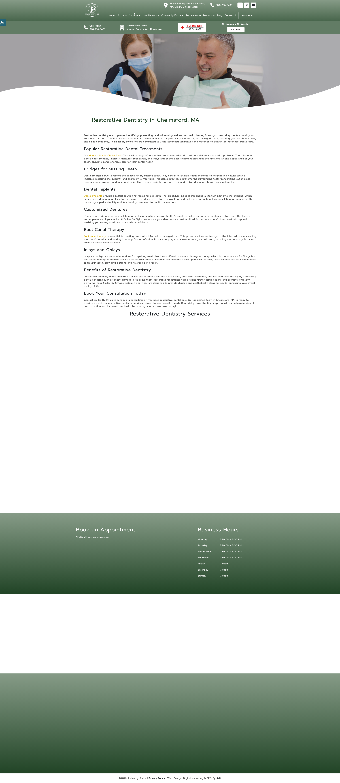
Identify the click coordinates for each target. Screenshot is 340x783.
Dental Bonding (210, 707)
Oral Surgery (175, 727)
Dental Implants (170, 374)
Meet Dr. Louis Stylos (152, 707)
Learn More (112, 390)
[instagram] (246, 5)
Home (112, 15)
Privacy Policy (156, 778)
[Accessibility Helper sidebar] (3, 22)
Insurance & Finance (152, 718)
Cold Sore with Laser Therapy (178, 744)
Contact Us (231, 15)
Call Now (235, 29)
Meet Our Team (150, 711)
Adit (218, 778)
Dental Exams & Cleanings (193, 738)
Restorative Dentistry (195, 730)
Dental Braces (176, 711)
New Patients (150, 15)
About (121, 15)
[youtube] (253, 5)
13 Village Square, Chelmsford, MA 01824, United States (187, 5)
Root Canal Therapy (141, 461)
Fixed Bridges (111, 374)
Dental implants (93, 196)
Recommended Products (199, 15)
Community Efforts (171, 15)
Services (133, 15)
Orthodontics (192, 727)
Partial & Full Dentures (228, 374)
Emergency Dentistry (178, 718)
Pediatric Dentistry (177, 730)
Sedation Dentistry (211, 737)
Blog (219, 15)
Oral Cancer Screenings (209, 722)
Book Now (247, 15)
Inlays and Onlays (199, 461)
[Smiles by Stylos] (92, 10)
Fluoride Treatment (211, 718)
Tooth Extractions (177, 737)
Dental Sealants (193, 714)
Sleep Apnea (175, 734)
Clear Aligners (176, 707)
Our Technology (150, 714)
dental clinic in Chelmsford (105, 155)
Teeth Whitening (211, 734)
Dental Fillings (210, 711)
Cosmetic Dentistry (195, 707)
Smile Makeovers (194, 734)
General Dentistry (177, 721)
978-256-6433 (224, 5)
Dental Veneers (210, 714)
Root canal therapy (95, 236)
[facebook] (240, 5)
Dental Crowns (193, 711)
